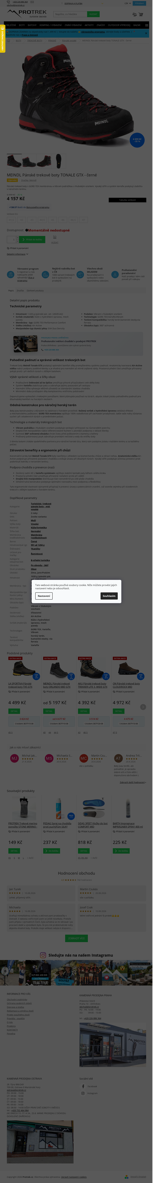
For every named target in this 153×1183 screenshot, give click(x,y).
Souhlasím (109, 596)
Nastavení (44, 596)
